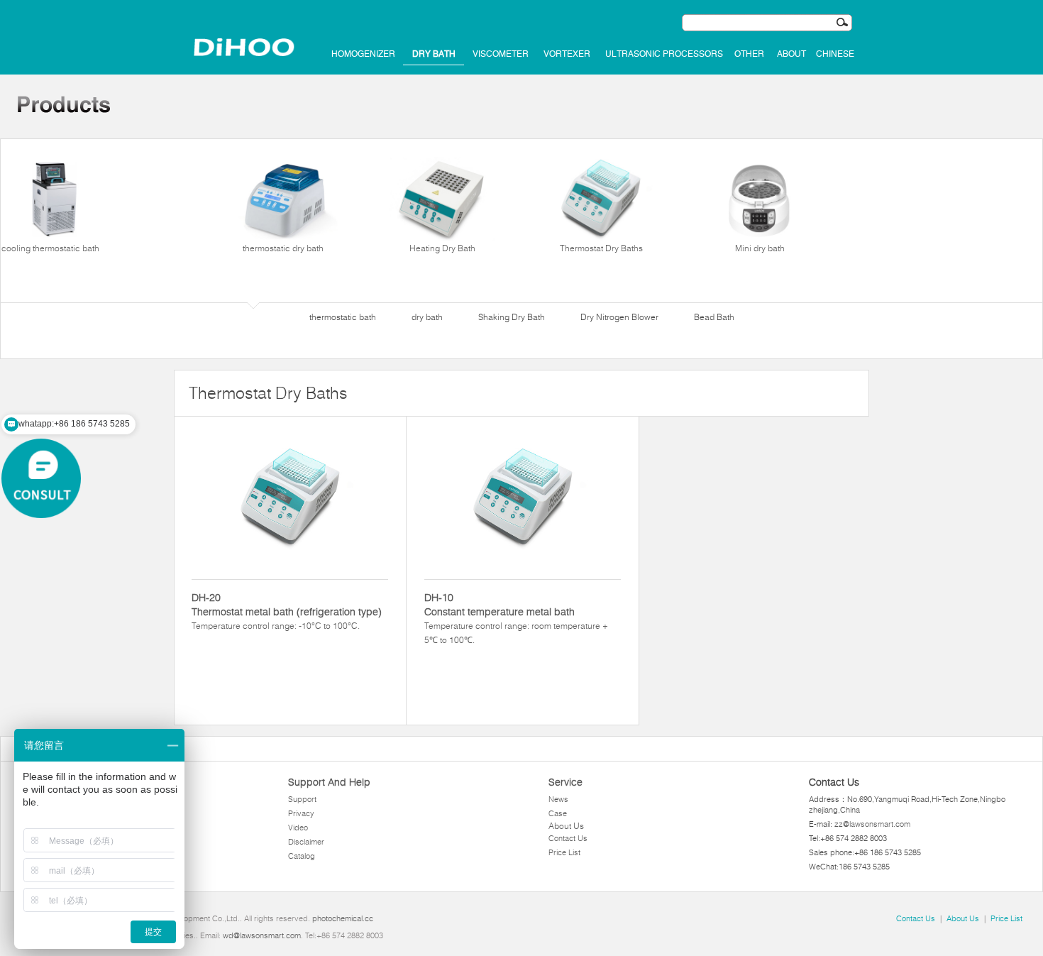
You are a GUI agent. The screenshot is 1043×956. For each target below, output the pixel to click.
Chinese (835, 54)
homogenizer (363, 54)
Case (557, 813)
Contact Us (567, 838)
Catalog (301, 856)
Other (749, 54)
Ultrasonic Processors (664, 54)
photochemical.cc (342, 918)
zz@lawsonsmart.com (872, 824)
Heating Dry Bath (442, 248)
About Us (566, 825)
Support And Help (329, 782)
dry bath (434, 54)
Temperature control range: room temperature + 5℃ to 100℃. (516, 618)
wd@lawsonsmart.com (262, 935)
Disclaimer (306, 842)
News (558, 799)
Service (565, 782)
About (791, 54)
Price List (564, 852)
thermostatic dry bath (283, 248)
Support (302, 799)
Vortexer (566, 54)
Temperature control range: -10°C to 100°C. (287, 611)
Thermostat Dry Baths (601, 248)
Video (298, 828)
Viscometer (501, 54)
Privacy (301, 813)
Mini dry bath (760, 248)
